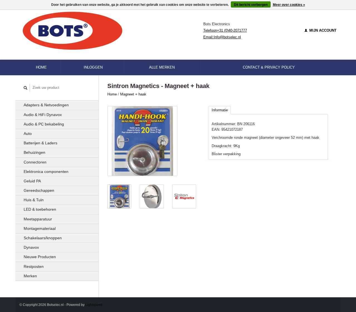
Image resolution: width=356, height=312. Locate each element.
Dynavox (31, 247)
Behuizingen (34, 152)
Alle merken (162, 67)
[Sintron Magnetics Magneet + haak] (142, 141)
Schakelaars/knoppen (43, 238)
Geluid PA (32, 181)
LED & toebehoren (40, 209)
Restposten (34, 266)
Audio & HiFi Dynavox (43, 114)
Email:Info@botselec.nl (222, 37)
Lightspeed (93, 304)
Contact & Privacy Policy (269, 67)
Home (41, 67)
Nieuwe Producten (40, 257)
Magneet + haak (133, 94)
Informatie (220, 110)
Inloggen (93, 67)
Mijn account (322, 30)
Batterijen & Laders (40, 143)
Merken (30, 276)
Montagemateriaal (40, 228)
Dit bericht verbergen (251, 5)
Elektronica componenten (46, 171)
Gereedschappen (39, 190)
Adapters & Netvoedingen (46, 105)
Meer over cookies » (289, 5)
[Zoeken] (25, 88)
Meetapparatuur (38, 219)
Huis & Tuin (34, 200)
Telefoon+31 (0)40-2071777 (225, 30)
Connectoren (35, 162)
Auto (28, 133)
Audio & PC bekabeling (44, 124)
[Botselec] (111, 30)
